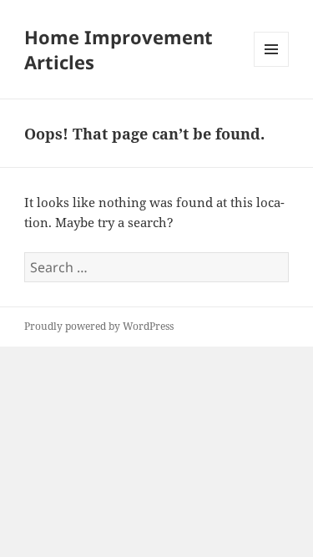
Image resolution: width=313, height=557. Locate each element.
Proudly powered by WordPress (99, 326)
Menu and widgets (272, 66)
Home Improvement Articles (118, 49)
